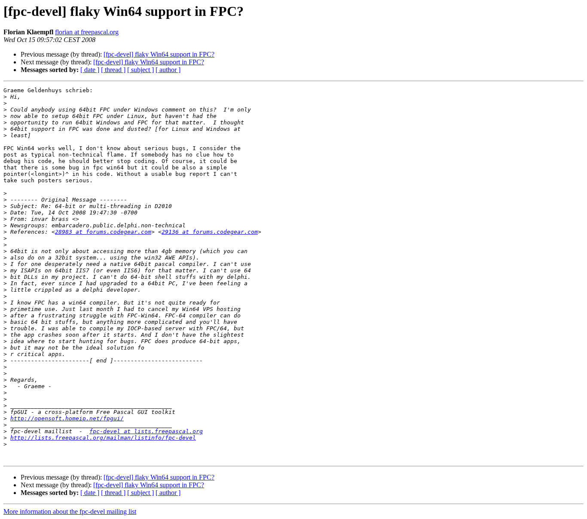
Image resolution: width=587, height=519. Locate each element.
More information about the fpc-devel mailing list (69, 511)
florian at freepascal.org (87, 32)
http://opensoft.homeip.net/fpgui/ (67, 418)
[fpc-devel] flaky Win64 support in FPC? (159, 54)
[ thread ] (113, 69)
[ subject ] (140, 69)
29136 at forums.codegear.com (210, 232)
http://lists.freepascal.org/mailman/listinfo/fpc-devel (103, 438)
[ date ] (89, 69)
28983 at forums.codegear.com (103, 232)
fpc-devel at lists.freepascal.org (146, 431)
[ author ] (168, 69)
